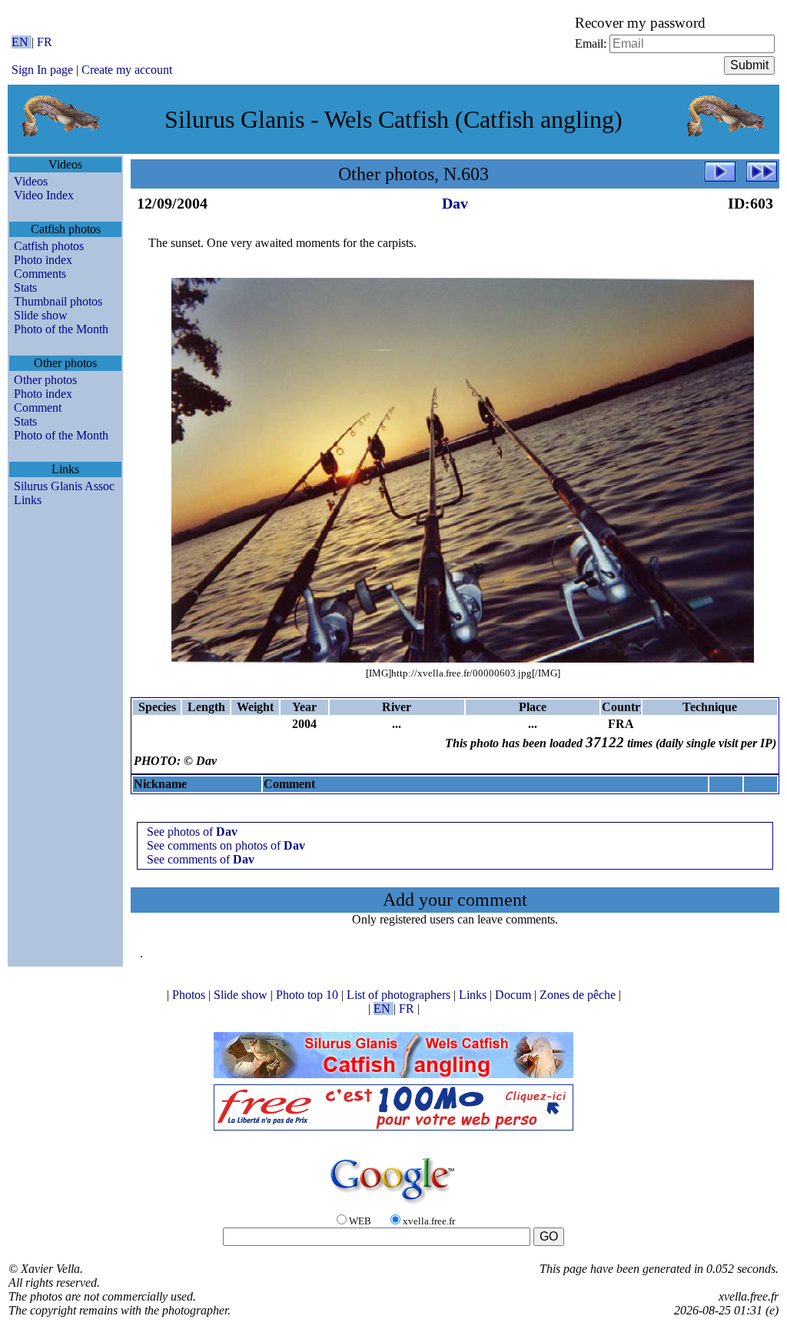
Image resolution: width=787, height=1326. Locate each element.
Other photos (45, 379)
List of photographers (400, 994)
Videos (31, 181)
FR (44, 41)
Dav (455, 203)
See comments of (200, 859)
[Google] (393, 1204)
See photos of (192, 831)
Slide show (41, 315)
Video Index (44, 195)
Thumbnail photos (58, 301)
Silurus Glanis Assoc (64, 486)
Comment (37, 407)
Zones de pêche (579, 994)
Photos (190, 994)
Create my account (126, 69)
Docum (514, 994)
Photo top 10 (308, 994)
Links (28, 499)
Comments (40, 273)
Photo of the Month (61, 329)
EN (22, 41)
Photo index (43, 259)
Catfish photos (49, 245)
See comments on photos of (226, 845)
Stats (25, 287)
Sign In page (42, 69)
